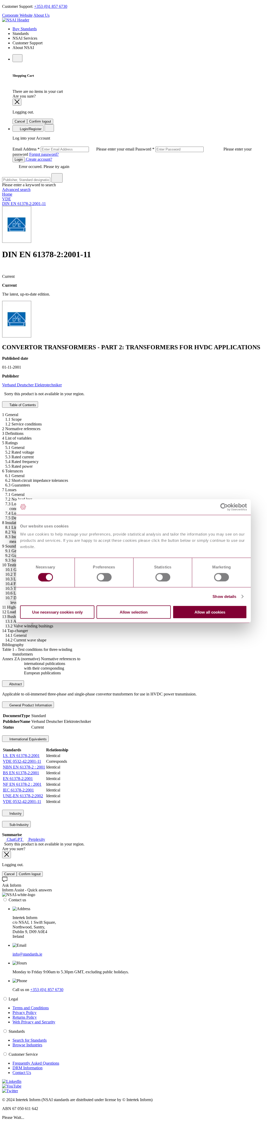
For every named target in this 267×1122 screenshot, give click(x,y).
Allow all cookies (210, 612)
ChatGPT (15, 839)
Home (7, 194)
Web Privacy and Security (34, 1022)
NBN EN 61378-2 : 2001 (24, 767)
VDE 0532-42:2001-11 (22, 761)
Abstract (15, 684)
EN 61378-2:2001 (18, 778)
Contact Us (22, 1072)
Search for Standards (30, 1040)
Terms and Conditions (31, 1008)
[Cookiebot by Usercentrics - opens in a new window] (224, 507)
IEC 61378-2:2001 (18, 790)
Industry (15, 813)
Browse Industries (27, 1045)
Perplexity (36, 839)
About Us (41, 15)
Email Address (74, 149)
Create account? (38, 159)
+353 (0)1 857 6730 (50, 6)
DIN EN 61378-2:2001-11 (24, 203)
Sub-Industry (18, 825)
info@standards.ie (27, 954)
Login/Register (30, 129)
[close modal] (17, 102)
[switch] (104, 577)
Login (19, 159)
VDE (6, 199)
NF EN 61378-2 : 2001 (22, 784)
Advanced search (16, 189)
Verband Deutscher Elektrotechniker (32, 385)
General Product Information (30, 705)
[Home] (15, 20)
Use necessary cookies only (57, 612)
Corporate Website (17, 15)
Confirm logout (40, 121)
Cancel (20, 121)
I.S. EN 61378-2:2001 (21, 755)
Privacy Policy (25, 1012)
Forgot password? (44, 154)
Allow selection (134, 612)
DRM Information (28, 1068)
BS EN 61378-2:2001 (21, 773)
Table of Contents (22, 405)
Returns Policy (25, 1017)
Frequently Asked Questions (36, 1063)
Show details (224, 596)
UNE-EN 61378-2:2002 (23, 796)
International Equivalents (27, 739)
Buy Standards (25, 29)
